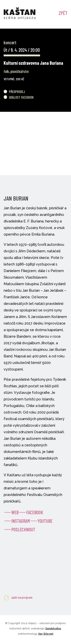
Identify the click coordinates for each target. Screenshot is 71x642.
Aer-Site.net (45, 633)
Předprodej (17, 91)
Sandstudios (53, 628)
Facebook (34, 512)
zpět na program (21, 597)
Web (15, 512)
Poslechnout (23, 529)
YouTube (45, 521)
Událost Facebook (21, 97)
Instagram (20, 521)
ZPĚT (63, 13)
